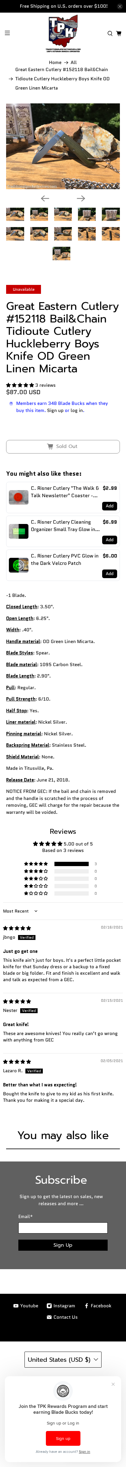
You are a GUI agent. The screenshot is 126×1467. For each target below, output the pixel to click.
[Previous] (45, 198)
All (74, 62)
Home (55, 62)
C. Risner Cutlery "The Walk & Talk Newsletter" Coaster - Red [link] (65, 492)
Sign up (55, 410)
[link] (18, 497)
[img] (17, 928)
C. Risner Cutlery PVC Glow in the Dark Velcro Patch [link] (64, 559)
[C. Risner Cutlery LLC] (62, 33)
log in (77, 410)
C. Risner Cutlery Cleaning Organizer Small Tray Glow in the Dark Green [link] (63, 525)
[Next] (81, 198)
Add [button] (109, 506)
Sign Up (63, 1245)
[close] (120, 6)
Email (25, 1216)
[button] (20, 385)
